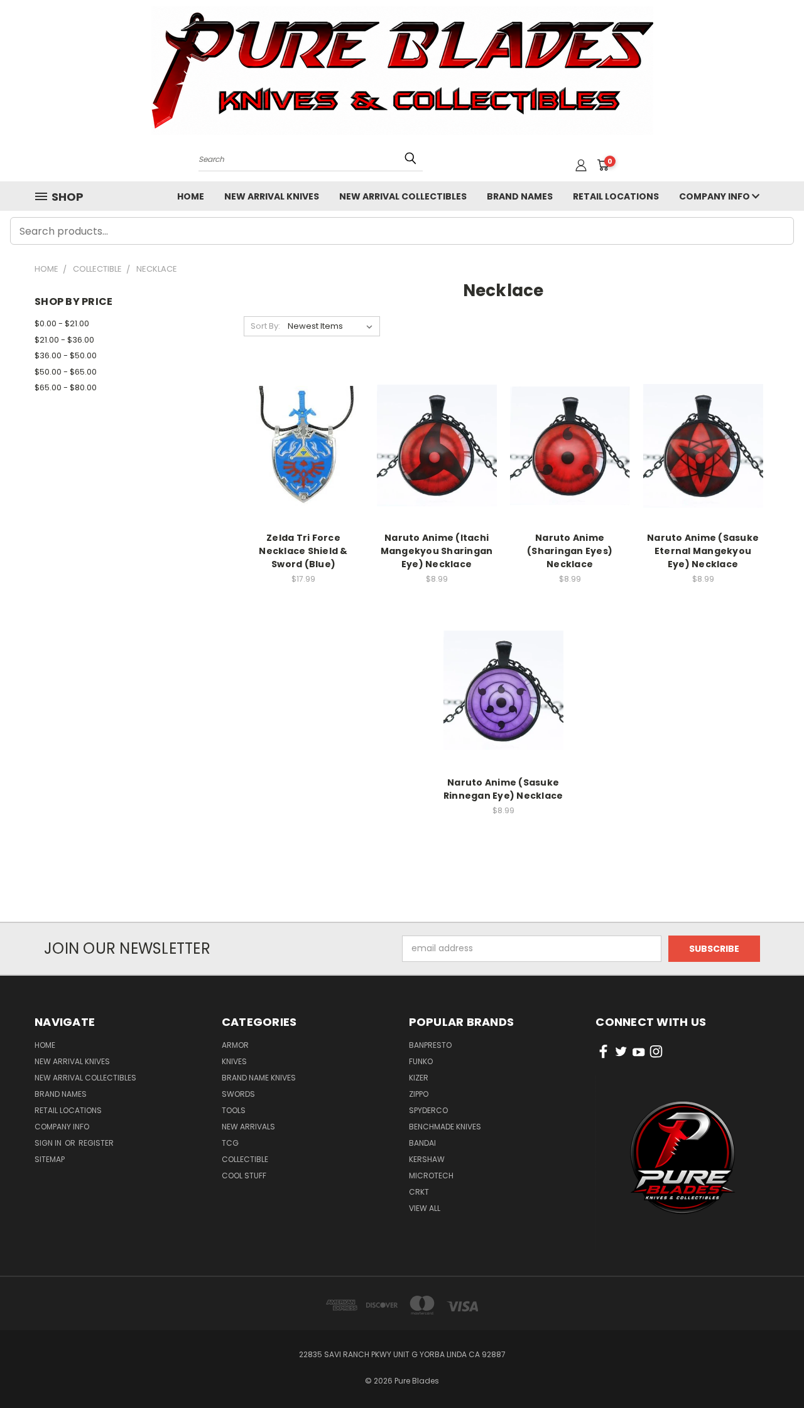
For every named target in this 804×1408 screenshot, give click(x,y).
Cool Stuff (244, 1175)
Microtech (431, 1175)
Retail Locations (616, 196)
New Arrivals (248, 1126)
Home (190, 196)
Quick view (303, 420)
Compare (299, 444)
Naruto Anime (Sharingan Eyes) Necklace (569, 550)
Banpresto (430, 1045)
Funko (421, 1061)
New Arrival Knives (271, 196)
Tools (234, 1110)
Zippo (418, 1094)
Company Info (715, 196)
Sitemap (50, 1159)
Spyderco (428, 1110)
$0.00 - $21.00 (62, 323)
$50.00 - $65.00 (66, 372)
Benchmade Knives (445, 1126)
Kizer (418, 1077)
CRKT (419, 1192)
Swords (238, 1094)
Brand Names (520, 196)
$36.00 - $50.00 (66, 355)
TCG (230, 1143)
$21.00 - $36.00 (64, 340)
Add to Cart (303, 467)
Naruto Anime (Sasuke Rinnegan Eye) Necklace (503, 789)
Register (96, 1143)
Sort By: (265, 326)
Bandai (422, 1143)
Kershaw (427, 1159)
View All (424, 1208)
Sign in (49, 1143)
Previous (771, 1368)
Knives (234, 1061)
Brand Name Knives (259, 1077)
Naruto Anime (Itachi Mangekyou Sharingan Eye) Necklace (437, 550)
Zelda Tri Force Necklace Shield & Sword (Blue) (303, 550)
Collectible (245, 1159)
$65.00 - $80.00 (66, 387)
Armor (235, 1045)
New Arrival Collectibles (403, 196)
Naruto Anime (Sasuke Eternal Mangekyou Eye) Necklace (703, 550)
